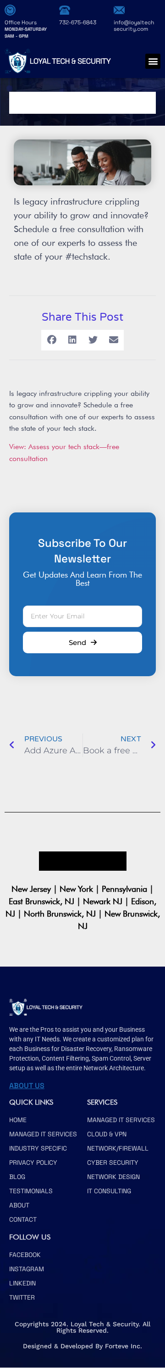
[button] (152, 61)
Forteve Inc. (123, 1346)
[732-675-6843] (64, 10)
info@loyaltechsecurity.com (134, 26)
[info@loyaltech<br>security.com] (119, 10)
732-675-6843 (77, 22)
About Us (26, 1085)
